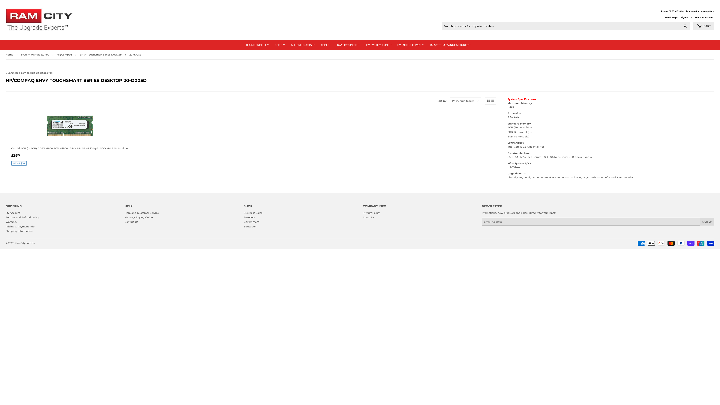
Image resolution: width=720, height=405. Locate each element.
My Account (13, 212)
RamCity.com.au (25, 243)
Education (250, 226)
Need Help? (671, 17)
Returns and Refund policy (22, 217)
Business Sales (253, 212)
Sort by (441, 101)
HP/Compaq (64, 54)
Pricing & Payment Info (20, 226)
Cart (707, 26)
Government (251, 221)
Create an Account (704, 17)
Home (9, 54)
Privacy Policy (371, 212)
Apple (324, 45)
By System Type (377, 45)
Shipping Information (19, 231)
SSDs (279, 45)
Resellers (249, 217)
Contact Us (131, 221)
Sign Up (707, 221)
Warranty (11, 221)
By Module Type (409, 45)
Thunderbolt (256, 45)
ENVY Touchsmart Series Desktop (101, 54)
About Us (368, 217)
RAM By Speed (347, 45)
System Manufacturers (35, 54)
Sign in (684, 17)
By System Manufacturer (449, 45)
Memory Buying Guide (139, 217)
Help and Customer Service (142, 212)
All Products (302, 45)
